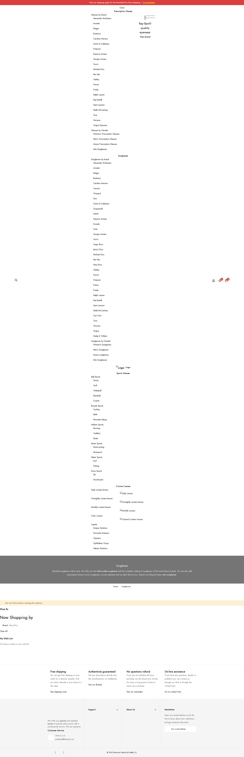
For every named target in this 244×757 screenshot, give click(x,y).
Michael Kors (98, 69)
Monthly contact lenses (101, 507)
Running (96, 428)
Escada (96, 224)
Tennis (96, 380)
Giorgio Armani (99, 59)
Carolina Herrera (100, 38)
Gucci (95, 64)
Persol (96, 84)
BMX (95, 414)
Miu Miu (96, 74)
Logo (128, 367)
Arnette (96, 23)
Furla (95, 229)
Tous (95, 115)
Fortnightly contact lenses (102, 498)
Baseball (97, 395)
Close (122, 7)
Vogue (96, 330)
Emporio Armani (100, 54)
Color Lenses (97, 515)
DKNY (96, 213)
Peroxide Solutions (101, 533)
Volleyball (97, 390)
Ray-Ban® (97, 99)
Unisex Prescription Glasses (105, 144)
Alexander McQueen (102, 18)
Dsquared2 (98, 208)
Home (115, 586)
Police (96, 285)
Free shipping (149, 2)
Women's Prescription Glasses (106, 133)
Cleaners (97, 538)
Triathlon (96, 433)
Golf (95, 385)
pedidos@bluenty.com (64, 739)
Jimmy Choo (98, 249)
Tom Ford (97, 315)
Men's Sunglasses (101, 349)
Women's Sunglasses (102, 344)
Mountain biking (100, 419)
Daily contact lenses (99, 489)
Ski (94, 474)
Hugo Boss (98, 244)
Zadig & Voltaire (100, 336)
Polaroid (96, 48)
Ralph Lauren (99, 94)
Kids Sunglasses (100, 359)
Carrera (96, 188)
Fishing (96, 465)
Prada (95, 89)
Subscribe (192, 728)
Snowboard (98, 479)
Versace (96, 120)
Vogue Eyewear (100, 125)
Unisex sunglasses (101, 354)
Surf (95, 460)
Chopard (97, 193)
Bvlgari (96, 28)
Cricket (96, 400)
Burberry (97, 33)
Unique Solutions (100, 528)
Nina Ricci (97, 264)
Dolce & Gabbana (101, 43)
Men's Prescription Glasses (105, 139)
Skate (95, 438)
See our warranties (135, 691)
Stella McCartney (100, 110)
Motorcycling (98, 447)
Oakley (96, 79)
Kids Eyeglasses (100, 149)
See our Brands (95, 684)
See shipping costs (58, 691)
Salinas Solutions (100, 548)
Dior (95, 198)
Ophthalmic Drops (101, 543)
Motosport (97, 452)
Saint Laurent (98, 104)
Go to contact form (173, 691)
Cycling (96, 409)
